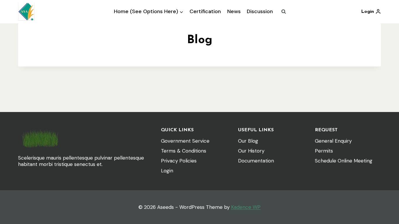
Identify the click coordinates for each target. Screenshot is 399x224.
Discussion (260, 11)
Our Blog (248, 141)
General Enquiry (333, 141)
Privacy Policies (179, 161)
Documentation (256, 161)
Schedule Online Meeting (343, 161)
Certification (205, 11)
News (234, 11)
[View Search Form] (283, 11)
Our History (251, 151)
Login (167, 170)
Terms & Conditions (183, 151)
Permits (324, 151)
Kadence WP (246, 207)
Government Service (185, 141)
